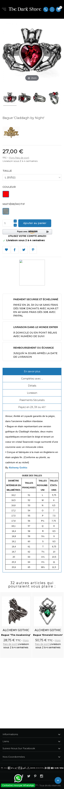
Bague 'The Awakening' (16, 634)
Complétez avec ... (32, 378)
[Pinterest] (33, 250)
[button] (27, 233)
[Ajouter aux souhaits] (26, 592)
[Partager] (15, 250)
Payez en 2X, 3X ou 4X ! (32, 407)
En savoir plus (32, 371)
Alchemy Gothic (18, 467)
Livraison (32, 392)
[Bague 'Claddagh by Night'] (8, 98)
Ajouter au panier (34, 223)
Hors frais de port (19, 157)
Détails (32, 385)
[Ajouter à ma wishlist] (6, 250)
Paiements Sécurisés (32, 400)
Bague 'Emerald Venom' (48, 634)
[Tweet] (24, 250)
